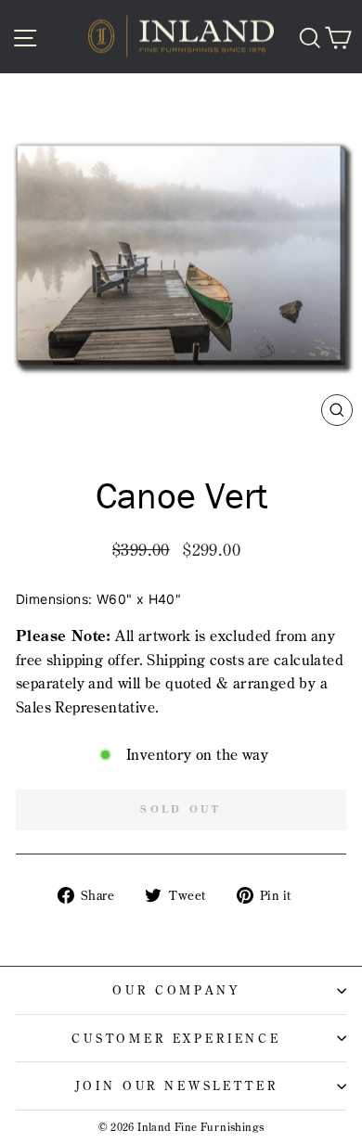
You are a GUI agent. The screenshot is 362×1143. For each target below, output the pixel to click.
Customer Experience (176, 1038)
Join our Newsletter (176, 1085)
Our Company (175, 989)
